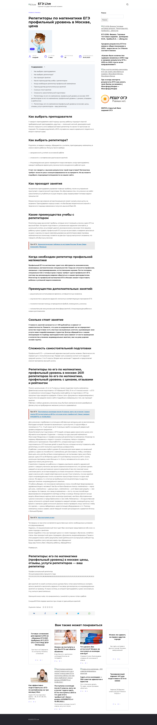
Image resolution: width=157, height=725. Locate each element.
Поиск (103, 13)
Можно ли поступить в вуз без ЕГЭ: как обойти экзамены (64, 649)
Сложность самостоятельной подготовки (49, 93)
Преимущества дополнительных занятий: (50, 87)
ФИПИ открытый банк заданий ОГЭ (111, 109)
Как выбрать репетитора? (43, 74)
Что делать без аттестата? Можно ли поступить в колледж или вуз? (90, 650)
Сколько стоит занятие (42, 90)
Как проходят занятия (42, 77)
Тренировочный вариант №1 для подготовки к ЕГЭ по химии (117, 677)
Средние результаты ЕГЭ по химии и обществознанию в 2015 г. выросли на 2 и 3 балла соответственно (114, 47)
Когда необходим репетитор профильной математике (55, 84)
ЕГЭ (32, 49)
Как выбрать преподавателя (45, 71)
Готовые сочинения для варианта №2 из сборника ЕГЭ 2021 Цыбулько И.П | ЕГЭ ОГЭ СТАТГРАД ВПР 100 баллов (40, 639)
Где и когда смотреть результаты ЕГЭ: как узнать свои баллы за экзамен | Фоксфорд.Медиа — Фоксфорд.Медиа (113, 84)
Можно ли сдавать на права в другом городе (117, 637)
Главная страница (34, 12)
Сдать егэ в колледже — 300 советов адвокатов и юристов (91, 679)
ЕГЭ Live (44, 3)
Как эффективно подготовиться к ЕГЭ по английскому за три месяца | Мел (39, 688)
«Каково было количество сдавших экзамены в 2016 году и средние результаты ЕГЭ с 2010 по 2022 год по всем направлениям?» (114, 60)
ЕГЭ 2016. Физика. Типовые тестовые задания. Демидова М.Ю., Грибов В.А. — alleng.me (114, 36)
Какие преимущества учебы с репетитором (50, 81)
